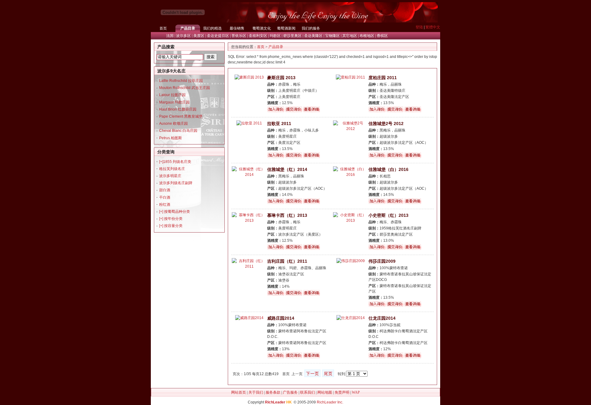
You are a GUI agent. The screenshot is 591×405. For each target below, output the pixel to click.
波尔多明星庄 (170, 176)
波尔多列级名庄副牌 (175, 183)
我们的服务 (311, 28)
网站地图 (324, 392)
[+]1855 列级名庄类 (175, 162)
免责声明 (342, 392)
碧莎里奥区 (292, 36)
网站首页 (238, 392)
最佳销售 (237, 28)
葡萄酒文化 (261, 28)
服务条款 (273, 392)
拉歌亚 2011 (279, 123)
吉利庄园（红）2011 (287, 261)
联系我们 (307, 392)
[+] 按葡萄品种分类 (174, 211)
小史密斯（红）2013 (388, 215)
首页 (163, 28)
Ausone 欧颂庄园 (173, 123)
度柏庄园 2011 (382, 77)
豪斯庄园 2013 (281, 77)
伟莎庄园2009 (382, 261)
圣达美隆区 (313, 36)
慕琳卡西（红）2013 (287, 215)
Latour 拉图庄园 (172, 95)
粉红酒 (164, 204)
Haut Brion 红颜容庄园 (177, 109)
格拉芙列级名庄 (172, 169)
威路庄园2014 (280, 318)
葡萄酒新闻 (286, 28)
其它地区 (349, 36)
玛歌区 (275, 36)
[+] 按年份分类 (171, 219)
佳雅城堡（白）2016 (388, 169)
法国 (170, 36)
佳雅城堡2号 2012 (386, 123)
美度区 (198, 36)
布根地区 (367, 36)
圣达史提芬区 (218, 36)
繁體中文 (432, 27)
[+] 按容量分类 (171, 226)
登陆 (419, 27)
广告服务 (290, 392)
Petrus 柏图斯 (170, 138)
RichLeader (275, 402)
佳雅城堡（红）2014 (287, 169)
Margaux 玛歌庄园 (174, 102)
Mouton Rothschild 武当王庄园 (184, 88)
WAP (356, 392)
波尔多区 (183, 36)
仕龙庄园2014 (382, 318)
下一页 (312, 373)
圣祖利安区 (258, 36)
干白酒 (164, 197)
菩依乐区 (238, 36)
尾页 (328, 373)
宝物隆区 (332, 36)
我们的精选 (212, 28)
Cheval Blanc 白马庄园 (178, 130)
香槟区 (382, 36)
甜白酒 (164, 190)
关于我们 (255, 392)
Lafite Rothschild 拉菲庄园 (181, 81)
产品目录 (187, 28)
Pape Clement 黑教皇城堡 (181, 116)
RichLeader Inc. (330, 402)
